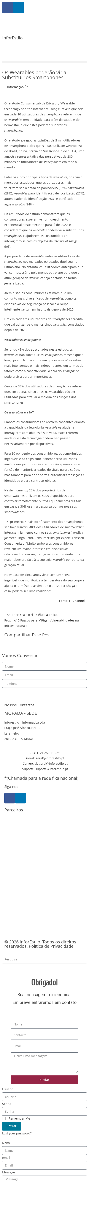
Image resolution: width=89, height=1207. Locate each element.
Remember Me (19, 1118)
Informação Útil (18, 87)
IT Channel (77, 601)
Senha (6, 1104)
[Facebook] (9, 798)
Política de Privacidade (51, 946)
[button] (44, 62)
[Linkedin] (20, 798)
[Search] (8, 968)
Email (6, 1158)
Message (8, 1172)
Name (6, 1143)
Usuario (7, 1089)
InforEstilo (12, 38)
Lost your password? (17, 1133)
